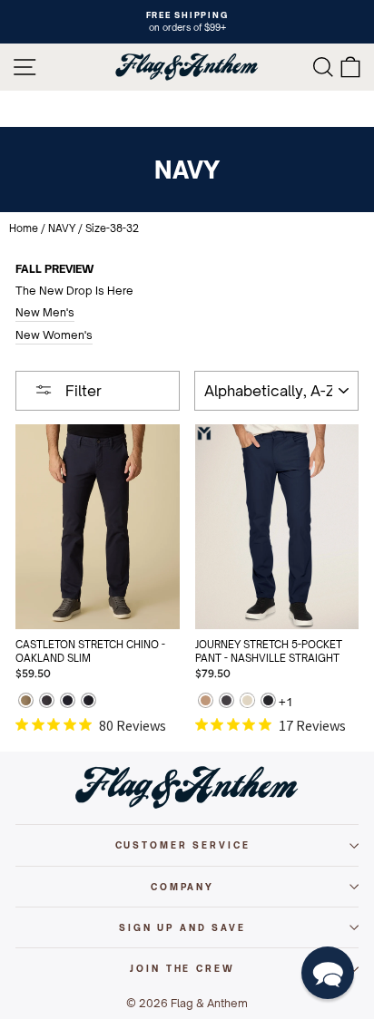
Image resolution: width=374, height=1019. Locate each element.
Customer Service (183, 844)
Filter (82, 391)
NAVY (61, 228)
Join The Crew (182, 968)
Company (182, 886)
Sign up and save (182, 927)
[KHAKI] (205, 702)
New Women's (54, 335)
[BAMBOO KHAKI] (25, 702)
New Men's (44, 312)
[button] (327, 972)
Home (23, 228)
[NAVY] (67, 702)
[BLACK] (268, 702)
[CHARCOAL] (46, 702)
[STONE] (247, 702)
